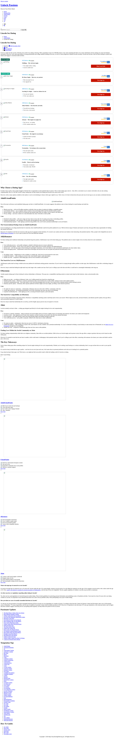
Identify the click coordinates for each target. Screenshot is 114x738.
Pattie (6, 47)
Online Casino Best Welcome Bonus (12, 624)
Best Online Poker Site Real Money (12, 632)
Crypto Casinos (7, 667)
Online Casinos (7, 695)
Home (5, 11)
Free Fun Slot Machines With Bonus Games (14, 617)
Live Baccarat (7, 684)
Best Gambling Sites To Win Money (12, 621)
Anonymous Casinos (9, 650)
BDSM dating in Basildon (7, 233)
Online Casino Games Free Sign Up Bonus (14, 638)
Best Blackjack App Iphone (10, 635)
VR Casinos (7, 717)
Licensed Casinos (8, 682)
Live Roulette (7, 688)
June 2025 (6, 731)
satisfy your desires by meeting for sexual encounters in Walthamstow (24, 590)
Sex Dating (6, 706)
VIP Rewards (7, 714)
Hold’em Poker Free (9, 625)
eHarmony (4, 516)
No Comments (8, 48)
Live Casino (7, 685)
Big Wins (6, 653)
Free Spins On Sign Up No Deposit (12, 620)
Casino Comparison (8, 660)
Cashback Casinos (8, 658)
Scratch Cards (7, 702)
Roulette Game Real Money (10, 634)
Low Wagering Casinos (9, 689)
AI (4, 21)
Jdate (2, 573)
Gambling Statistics (8, 674)
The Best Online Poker (9, 627)
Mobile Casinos (7, 693)
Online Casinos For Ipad (10, 636)
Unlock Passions (9, 5)
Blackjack (6, 656)
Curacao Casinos (8, 668)
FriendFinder (5, 459)
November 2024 (8, 734)
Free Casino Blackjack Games (11, 622)
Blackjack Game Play (9, 618)
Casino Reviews (8, 663)
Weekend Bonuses (8, 719)
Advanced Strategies (9, 647)
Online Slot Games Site (9, 628)
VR (5, 20)
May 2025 (6, 732)
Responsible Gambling (9, 700)
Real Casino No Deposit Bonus (11, 629)
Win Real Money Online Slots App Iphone (14, 613)
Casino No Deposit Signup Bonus (12, 639)
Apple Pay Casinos (8, 651)
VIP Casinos (7, 713)
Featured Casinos (8, 670)
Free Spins (6, 671)
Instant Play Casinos (8, 679)
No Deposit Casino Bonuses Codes (12, 631)
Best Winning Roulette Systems (11, 614)
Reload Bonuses (8, 699)
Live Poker (6, 686)
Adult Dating (7, 14)
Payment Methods (8, 696)
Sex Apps (6, 703)
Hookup (6, 677)
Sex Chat (6, 705)
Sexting (5, 15)
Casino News (7, 661)
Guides (5, 675)
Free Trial (3, 411)
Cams (5, 17)
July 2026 (6, 727)
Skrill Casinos (7, 709)
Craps (5, 665)
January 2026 (7, 729)
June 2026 (6, 728)
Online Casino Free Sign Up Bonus (12, 615)
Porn (5, 18)
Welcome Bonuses (8, 720)
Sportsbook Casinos (8, 710)
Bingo (5, 654)
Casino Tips (6, 664)
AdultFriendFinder (7, 403)
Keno (5, 681)
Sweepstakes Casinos (9, 712)
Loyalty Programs (8, 691)
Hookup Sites (7, 13)
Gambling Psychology (9, 672)
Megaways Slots (8, 692)
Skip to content (4, 1)
